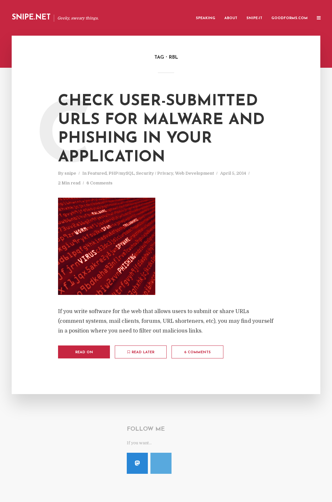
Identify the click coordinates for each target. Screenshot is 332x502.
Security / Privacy (154, 173)
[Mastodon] (137, 463)
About (230, 18)
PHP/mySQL (121, 173)
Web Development (194, 173)
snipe (70, 173)
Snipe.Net (31, 17)
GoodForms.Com (289, 18)
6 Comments (100, 183)
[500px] (161, 463)
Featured (97, 173)
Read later (143, 352)
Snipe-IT (254, 18)
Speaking (205, 18)
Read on (84, 352)
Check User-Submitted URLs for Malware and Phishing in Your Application (161, 129)
